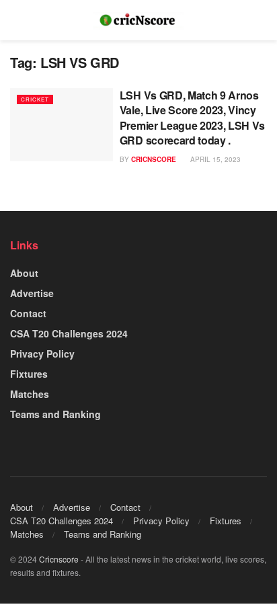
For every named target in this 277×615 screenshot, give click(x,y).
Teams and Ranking (55, 414)
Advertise (32, 293)
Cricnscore (59, 559)
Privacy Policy (42, 353)
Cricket (35, 99)
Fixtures (29, 373)
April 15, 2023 (214, 159)
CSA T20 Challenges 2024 (69, 333)
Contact (28, 313)
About (24, 273)
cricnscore (153, 159)
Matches (29, 394)
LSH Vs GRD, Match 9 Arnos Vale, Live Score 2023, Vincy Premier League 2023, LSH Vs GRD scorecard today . (192, 117)
